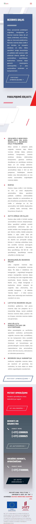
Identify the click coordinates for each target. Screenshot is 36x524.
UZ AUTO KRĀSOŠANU (16, 481)
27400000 (23, 470)
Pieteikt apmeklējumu (16, 79)
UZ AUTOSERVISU (17, 446)
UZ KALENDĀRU (16, 408)
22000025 (20, 436)
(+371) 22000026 (20, 432)
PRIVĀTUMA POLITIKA (19, 492)
